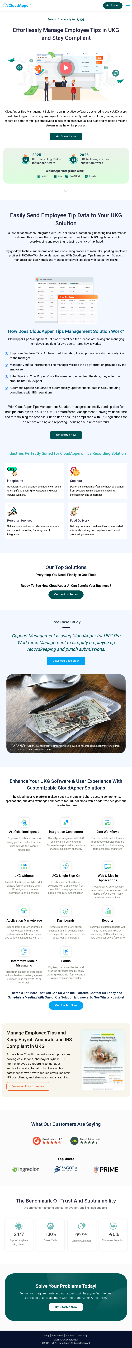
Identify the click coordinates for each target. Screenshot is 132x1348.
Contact (70, 1335)
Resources (57, 1335)
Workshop (82, 1335)
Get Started (112, 6)
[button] (66, 136)
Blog (46, 1335)
